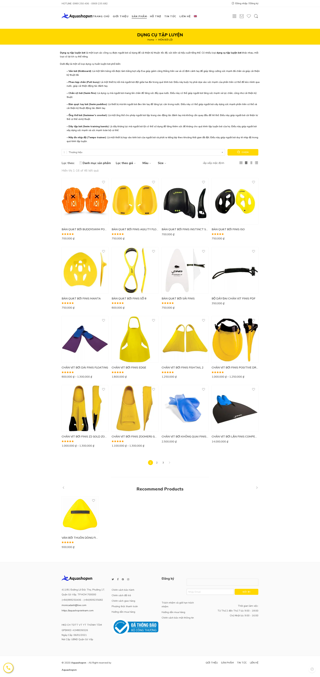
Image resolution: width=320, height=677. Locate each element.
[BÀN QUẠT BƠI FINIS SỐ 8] (135, 270)
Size (161, 163)
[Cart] (241, 18)
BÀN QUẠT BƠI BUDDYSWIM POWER (85, 229)
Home (151, 39)
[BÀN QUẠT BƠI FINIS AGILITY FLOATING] (135, 201)
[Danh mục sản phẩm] (234, 17)
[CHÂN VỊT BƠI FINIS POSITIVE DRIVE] (235, 339)
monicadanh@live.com (74, 605)
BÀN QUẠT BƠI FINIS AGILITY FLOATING (135, 229)
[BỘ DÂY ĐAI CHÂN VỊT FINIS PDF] (235, 270)
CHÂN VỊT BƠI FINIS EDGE (129, 367)
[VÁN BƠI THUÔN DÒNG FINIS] (80, 514)
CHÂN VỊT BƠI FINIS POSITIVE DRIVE (235, 367)
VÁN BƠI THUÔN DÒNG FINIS (80, 538)
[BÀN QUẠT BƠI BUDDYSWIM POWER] (85, 201)
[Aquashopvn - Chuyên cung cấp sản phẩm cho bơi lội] (77, 15)
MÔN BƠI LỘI (165, 39)
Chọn (245, 152)
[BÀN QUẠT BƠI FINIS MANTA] (85, 270)
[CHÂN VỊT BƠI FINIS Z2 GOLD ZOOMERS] (85, 408)
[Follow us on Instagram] (128, 579)
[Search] (256, 18)
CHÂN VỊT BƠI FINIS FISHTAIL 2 (183, 367)
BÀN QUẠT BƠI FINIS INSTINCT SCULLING (185, 229)
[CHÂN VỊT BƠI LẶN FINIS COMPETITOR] (235, 408)
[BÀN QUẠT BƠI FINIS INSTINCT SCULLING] (185, 201)
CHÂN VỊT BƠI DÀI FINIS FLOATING (85, 367)
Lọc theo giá (124, 163)
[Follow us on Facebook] (117, 579)
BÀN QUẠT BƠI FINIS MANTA (81, 298)
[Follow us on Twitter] (113, 579)
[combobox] (143, 152)
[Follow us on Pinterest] (123, 579)
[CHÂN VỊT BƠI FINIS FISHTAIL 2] (185, 339)
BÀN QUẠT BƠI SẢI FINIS (178, 298)
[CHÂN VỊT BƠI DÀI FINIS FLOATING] (85, 339)
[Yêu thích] (248, 18)
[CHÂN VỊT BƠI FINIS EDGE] (135, 339)
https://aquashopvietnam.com (78, 610)
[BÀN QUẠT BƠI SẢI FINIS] (185, 270)
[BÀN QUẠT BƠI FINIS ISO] (235, 201)
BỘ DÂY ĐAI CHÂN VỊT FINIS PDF (233, 298)
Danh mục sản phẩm (97, 163)
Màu (145, 163)
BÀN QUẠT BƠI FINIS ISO (228, 229)
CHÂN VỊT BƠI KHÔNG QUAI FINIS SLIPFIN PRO (185, 436)
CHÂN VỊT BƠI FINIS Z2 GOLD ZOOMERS (85, 436)
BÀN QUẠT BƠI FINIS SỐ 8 (129, 298)
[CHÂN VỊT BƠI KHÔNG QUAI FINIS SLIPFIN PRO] (185, 408)
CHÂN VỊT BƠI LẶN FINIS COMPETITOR (235, 436)
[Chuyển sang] (196, 16)
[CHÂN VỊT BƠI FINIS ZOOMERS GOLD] (135, 408)
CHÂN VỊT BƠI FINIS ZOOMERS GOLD (135, 436)
